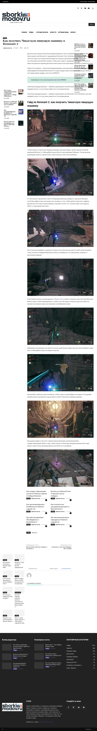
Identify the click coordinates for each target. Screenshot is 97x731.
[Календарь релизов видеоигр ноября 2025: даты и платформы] (90, 75)
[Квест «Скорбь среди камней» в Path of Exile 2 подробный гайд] (20, 613)
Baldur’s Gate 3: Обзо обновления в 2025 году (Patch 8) (80, 46)
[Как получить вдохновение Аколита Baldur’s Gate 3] (8, 573)
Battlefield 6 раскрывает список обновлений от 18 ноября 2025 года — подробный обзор (80, 57)
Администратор (7, 48)
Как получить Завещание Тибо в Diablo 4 (8, 596)
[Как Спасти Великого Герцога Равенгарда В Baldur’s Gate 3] (39, 665)
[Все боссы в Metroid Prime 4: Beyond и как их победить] (20, 103)
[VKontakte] (85, 8)
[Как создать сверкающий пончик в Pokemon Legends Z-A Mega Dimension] (20, 91)
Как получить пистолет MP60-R (55, 80)
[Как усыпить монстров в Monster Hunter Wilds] (8, 557)
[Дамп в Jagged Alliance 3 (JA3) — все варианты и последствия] (20, 573)
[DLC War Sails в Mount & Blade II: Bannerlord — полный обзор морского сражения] (90, 85)
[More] (61, 538)
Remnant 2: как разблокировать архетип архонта (7, 619)
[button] (92, 8)
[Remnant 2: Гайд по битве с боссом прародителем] (20, 557)
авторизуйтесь (66, 568)
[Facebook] (78, 8)
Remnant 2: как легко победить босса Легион (61, 548)
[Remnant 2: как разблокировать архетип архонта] (8, 613)
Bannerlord (17, 592)
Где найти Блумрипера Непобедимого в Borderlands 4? (34, 520)
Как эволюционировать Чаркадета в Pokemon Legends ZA (60, 520)
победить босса (58, 299)
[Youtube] (88, 8)
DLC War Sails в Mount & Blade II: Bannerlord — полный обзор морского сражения (80, 87)
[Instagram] (73, 707)
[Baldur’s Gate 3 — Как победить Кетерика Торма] (39, 647)
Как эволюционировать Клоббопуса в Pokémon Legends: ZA (10, 113)
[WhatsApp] (56, 538)
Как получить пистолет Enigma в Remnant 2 (36, 548)
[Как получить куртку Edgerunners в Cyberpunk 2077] (39, 656)
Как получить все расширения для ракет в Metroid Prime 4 (9, 124)
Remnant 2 (34, 532)
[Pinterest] (52, 538)
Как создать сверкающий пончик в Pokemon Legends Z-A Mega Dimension (10, 93)
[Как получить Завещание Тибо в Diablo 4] (8, 590)
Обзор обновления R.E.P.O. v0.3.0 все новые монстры (80, 67)
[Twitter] (81, 8)
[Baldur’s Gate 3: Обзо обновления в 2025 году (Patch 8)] (90, 45)
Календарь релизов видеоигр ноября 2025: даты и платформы (80, 76)
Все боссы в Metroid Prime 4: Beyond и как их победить (10, 103)
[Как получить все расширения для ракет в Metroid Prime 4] (20, 123)
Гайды (5, 38)
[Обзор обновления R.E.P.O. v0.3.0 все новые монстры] (90, 67)
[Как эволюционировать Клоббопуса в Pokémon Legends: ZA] (20, 111)
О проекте (88, 729)
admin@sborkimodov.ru (46, 722)
